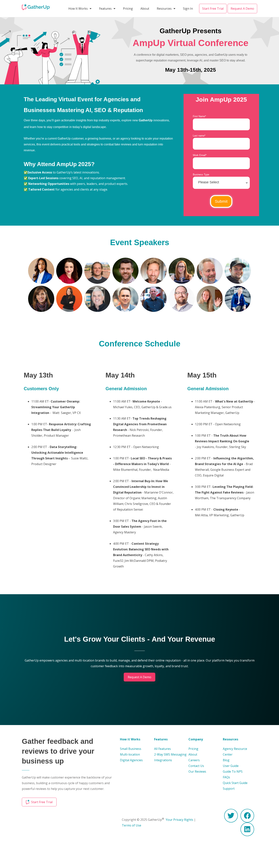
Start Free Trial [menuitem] (213, 8)
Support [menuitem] (229, 788)
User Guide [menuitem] (231, 766)
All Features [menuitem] (162, 749)
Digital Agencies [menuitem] (131, 760)
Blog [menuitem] (226, 760)
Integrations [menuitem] (163, 760)
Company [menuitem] (195, 739)
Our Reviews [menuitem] (197, 771)
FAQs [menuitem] (226, 777)
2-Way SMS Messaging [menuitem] (170, 754)
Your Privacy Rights (179, 820)
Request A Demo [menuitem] (242, 8)
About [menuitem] (144, 8)
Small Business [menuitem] (130, 749)
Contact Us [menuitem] (196, 766)
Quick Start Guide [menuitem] (235, 783)
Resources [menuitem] (164, 8)
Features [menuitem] (105, 8)
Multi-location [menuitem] (130, 754)
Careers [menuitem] (194, 760)
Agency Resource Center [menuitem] (235, 752)
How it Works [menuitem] (130, 739)
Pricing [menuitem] (128, 8)
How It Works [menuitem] (78, 8)
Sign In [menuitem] (188, 8)
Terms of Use (131, 825)
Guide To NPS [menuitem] (233, 771)
